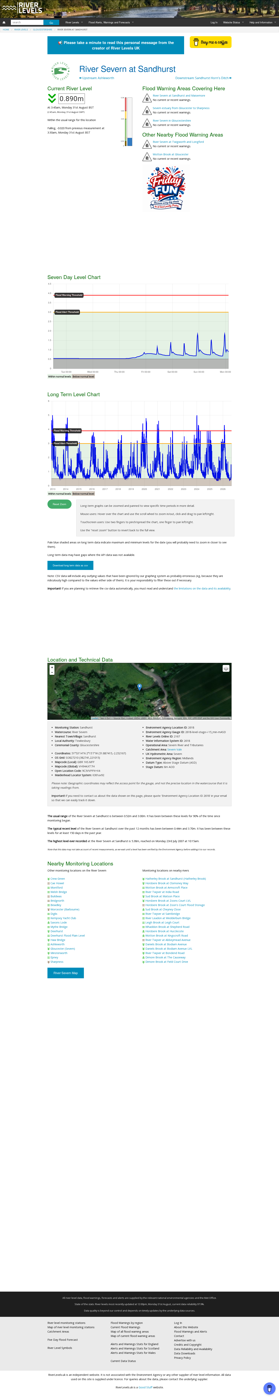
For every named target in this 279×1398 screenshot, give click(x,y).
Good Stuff (145, 1387)
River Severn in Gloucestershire (172, 120)
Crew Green (57, 878)
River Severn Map (66, 973)
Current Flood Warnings (125, 1327)
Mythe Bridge (59, 927)
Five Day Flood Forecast (62, 1339)
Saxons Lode (58, 922)
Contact (179, 1336)
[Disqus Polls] (139, 1037)
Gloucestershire (42, 29)
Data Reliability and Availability (193, 1349)
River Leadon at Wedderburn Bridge (168, 918)
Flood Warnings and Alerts (190, 1331)
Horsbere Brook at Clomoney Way (166, 883)
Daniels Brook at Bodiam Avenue (166, 944)
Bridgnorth (57, 900)
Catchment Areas (58, 1331)
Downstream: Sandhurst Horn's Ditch (202, 78)
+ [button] (52, 667)
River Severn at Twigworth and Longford (178, 142)
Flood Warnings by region (127, 1323)
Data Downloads (184, 1353)
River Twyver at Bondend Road (164, 953)
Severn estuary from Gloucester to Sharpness (181, 108)
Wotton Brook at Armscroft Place (166, 887)
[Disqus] (139, 1136)
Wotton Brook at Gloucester (170, 154)
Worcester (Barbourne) (64, 909)
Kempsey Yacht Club (63, 918)
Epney (54, 957)
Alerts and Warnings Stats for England (134, 1344)
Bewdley (55, 905)
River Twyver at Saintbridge (162, 913)
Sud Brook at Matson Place (162, 896)
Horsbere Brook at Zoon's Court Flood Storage (175, 905)
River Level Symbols (59, 1348)
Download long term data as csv (70, 565)
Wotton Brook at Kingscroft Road (166, 935)
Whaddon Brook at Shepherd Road (167, 927)
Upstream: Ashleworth (97, 78)
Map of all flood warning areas (130, 1331)
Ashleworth (57, 944)
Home (6, 29)
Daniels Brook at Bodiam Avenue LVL (168, 948)
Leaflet (95, 718)
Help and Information (261, 22)
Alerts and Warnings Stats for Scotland (135, 1348)
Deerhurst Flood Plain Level (67, 935)
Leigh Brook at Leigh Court (162, 922)
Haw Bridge (57, 940)
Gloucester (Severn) (62, 948)
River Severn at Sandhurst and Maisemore (179, 95)
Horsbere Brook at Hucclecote (164, 931)
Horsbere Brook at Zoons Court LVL (168, 900)
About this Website (186, 1327)
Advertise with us (184, 1340)
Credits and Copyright (188, 1344)
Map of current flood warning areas (133, 1336)
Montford (56, 887)
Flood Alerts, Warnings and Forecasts (109, 22)
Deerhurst (56, 931)
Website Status (231, 22)
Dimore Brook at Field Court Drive (166, 961)
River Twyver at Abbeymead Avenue (168, 940)
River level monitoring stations (66, 1323)
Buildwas (56, 896)
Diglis (53, 913)
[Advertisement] (139, 242)
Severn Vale (174, 749)
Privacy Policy (182, 1357)
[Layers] (226, 668)
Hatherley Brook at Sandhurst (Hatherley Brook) (175, 878)
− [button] (52, 672)
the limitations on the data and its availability (202, 588)
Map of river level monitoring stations (71, 1327)
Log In (214, 22)
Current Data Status (123, 1361)
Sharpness (56, 961)
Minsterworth (58, 953)
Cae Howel (57, 883)
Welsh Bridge (58, 892)
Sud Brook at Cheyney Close (163, 909)
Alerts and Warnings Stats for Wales (133, 1353)
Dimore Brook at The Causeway (165, 957)
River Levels (72, 22)
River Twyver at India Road (162, 892)
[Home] (4, 22)
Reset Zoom (59, 504)
